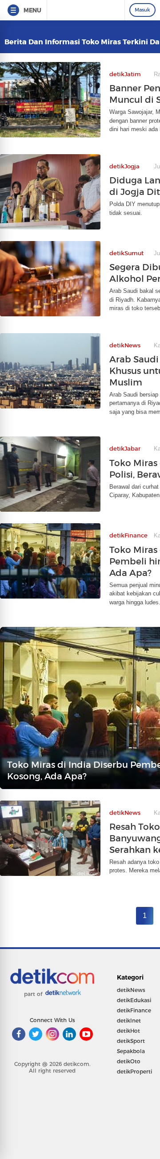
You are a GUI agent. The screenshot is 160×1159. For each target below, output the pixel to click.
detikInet (129, 1020)
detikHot (128, 1030)
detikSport (131, 1041)
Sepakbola (131, 1051)
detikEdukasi (134, 1000)
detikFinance (134, 1010)
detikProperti (134, 1071)
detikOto (128, 1061)
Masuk (142, 10)
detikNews (131, 990)
